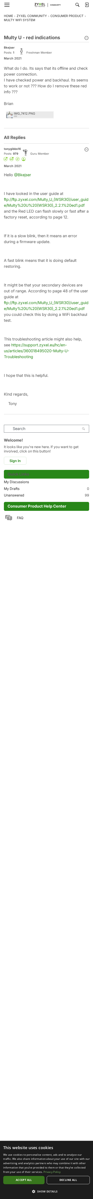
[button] (86, 38)
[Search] (77, 5)
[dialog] (46, 1170)
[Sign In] (87, 5)
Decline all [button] (68, 1180)
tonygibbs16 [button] (12, 149)
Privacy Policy (52, 1172)
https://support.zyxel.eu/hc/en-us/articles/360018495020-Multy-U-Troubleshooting (36, 351)
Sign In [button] (15, 461)
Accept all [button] (24, 1180)
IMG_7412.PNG (24, 113)
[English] (46, 5)
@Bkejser (22, 175)
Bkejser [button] (9, 47)
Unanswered (46, 495)
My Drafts (46, 488)
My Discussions (16, 482)
